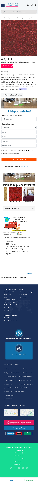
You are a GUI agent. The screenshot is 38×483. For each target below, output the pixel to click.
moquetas (15, 77)
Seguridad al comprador (12, 373)
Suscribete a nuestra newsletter (11, 153)
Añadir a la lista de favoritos (13, 95)
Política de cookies (11, 380)
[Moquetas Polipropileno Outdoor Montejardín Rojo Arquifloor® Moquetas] (15, 194)
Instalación (9, 399)
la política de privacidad (27, 150)
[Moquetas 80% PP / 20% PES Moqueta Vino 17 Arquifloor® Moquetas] (29, 194)
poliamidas (7, 80)
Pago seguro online (19, 354)
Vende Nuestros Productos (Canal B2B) (17, 388)
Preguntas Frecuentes (27, 384)
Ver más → (11, 72)
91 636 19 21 (19, 453)
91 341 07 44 (19, 456)
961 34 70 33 (19, 461)
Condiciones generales (27, 369)
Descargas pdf (10, 395)
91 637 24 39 (19, 459)
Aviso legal (9, 384)
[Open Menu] (3, 4)
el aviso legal (16, 150)
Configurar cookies (26, 380)
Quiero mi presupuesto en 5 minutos (19, 338)
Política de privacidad (26, 376)
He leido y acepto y (18, 150)
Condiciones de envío (11, 376)
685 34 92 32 (19, 464)
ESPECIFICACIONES (12, 209)
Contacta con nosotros (12, 369)
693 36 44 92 (13, 320)
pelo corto (30, 82)
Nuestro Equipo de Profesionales (15, 391)
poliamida (24, 77)
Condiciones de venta (26, 373)
